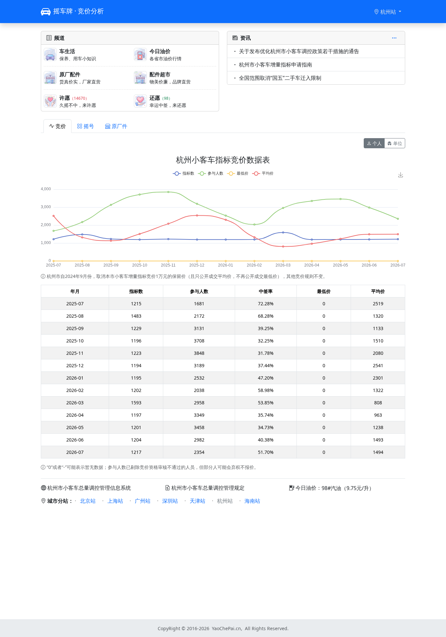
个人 (377, 143)
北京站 (88, 500)
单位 (397, 143)
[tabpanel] (223, 304)
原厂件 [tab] (119, 126)
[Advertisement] (223, 558)
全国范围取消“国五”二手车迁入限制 (280, 77)
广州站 (143, 500)
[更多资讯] (396, 37)
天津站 (197, 500)
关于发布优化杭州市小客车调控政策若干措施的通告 (299, 51)
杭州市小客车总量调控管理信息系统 (89, 487)
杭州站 (388, 11)
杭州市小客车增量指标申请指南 (275, 64)
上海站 (115, 500)
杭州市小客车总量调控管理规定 (208, 487)
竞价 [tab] (61, 126)
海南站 (252, 500)
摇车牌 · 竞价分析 (78, 11)
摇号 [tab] (89, 126)
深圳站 (170, 500)
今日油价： (308, 487)
